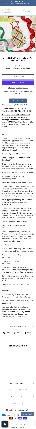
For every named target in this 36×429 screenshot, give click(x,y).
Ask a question (18, 326)
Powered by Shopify (17, 427)
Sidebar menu (17, 383)
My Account (17, 396)
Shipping (9, 68)
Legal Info (18, 403)
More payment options (18, 88)
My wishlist (28, 414)
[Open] (5, 424)
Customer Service (17, 390)
